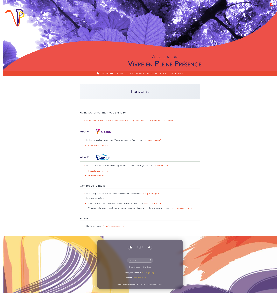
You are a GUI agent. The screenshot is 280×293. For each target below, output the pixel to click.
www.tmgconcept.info (182, 208)
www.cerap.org (162, 165)
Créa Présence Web (140, 277)
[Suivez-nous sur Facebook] (130, 247)
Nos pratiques (108, 73)
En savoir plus (177, 73)
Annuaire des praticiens (98, 145)
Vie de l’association (135, 73)
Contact (164, 73)
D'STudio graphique (148, 273)
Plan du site (147, 267)
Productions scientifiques (98, 171)
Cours (120, 73)
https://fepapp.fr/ (153, 140)
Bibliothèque (152, 73)
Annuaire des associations (113, 226)
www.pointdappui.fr (151, 193)
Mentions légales (134, 267)
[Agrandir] (108, 131)
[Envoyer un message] (149, 247)
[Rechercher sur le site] (151, 260)
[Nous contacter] (140, 247)
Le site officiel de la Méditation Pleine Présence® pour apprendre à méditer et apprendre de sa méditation (130, 120)
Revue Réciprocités (96, 175)
